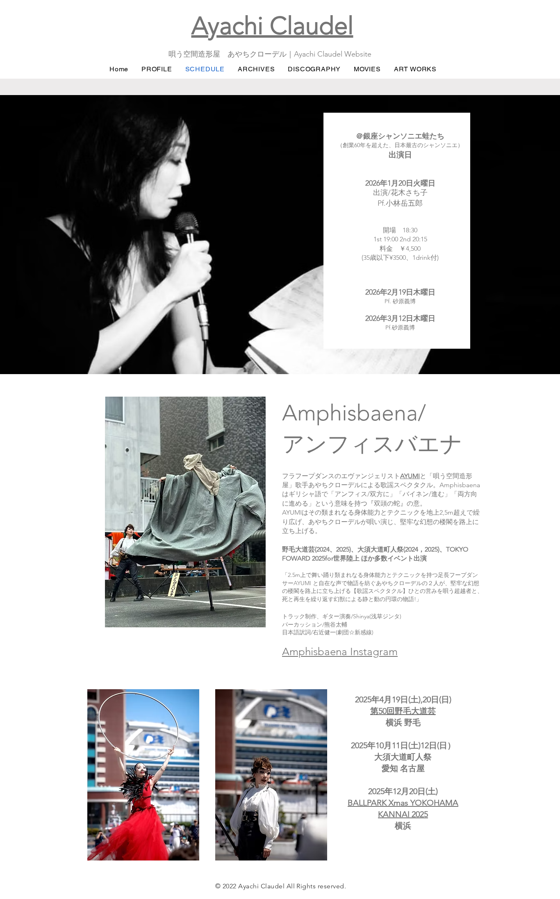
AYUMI (410, 476)
